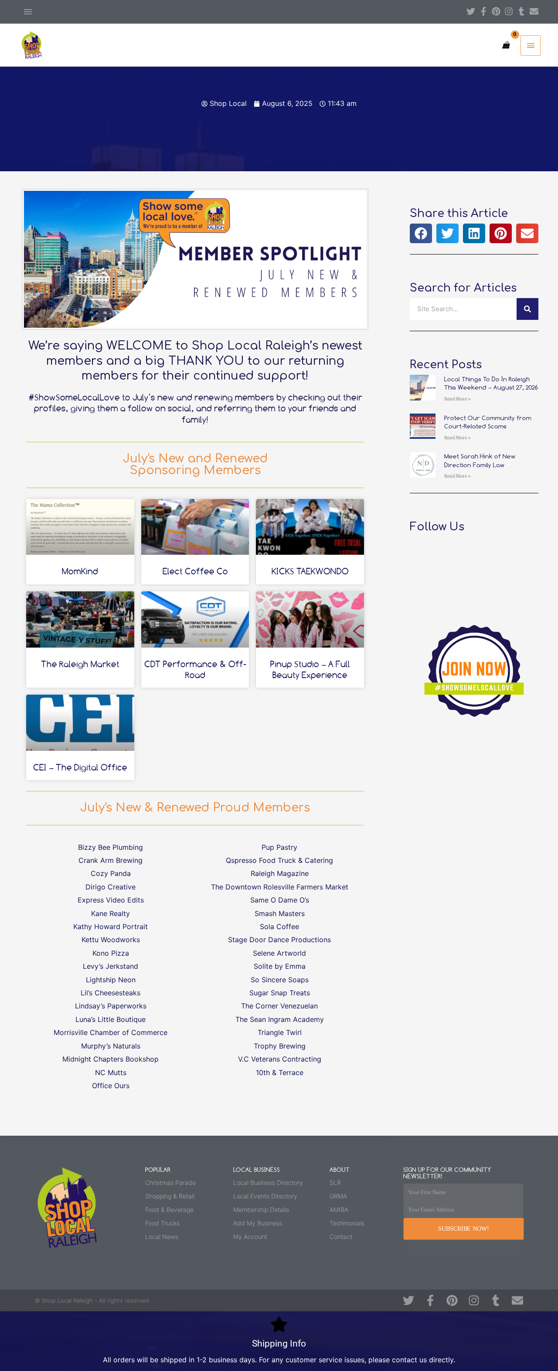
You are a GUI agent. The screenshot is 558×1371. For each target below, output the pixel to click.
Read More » (457, 399)
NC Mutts (110, 1072)
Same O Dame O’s (279, 900)
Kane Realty (110, 913)
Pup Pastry (279, 847)
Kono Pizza (110, 953)
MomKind (80, 571)
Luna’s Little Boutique (110, 1019)
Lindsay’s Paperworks (110, 1005)
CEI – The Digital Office (80, 767)
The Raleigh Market (80, 664)
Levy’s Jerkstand (110, 966)
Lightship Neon (111, 979)
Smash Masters (280, 913)
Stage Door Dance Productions (279, 939)
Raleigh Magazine (280, 873)
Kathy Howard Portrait (110, 926)
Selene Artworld (279, 953)
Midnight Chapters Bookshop (110, 1059)
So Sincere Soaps (280, 979)
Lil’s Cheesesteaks (110, 992)
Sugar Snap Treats (279, 992)
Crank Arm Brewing (110, 860)
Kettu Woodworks (111, 939)
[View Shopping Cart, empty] (505, 45)
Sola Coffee (279, 926)
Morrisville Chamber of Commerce (110, 1032)
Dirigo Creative (110, 886)
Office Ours (110, 1085)
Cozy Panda (111, 873)
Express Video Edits (111, 900)
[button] (421, 233)
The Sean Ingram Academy (279, 1019)
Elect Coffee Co (195, 571)
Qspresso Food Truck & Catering (279, 860)
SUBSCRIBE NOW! (463, 1228)
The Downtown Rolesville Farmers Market (279, 886)
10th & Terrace (279, 1072)
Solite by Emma (280, 966)
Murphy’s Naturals (110, 1046)
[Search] (527, 309)
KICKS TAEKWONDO (310, 571)
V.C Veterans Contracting (279, 1059)
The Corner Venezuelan (279, 1005)
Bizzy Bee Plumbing (110, 847)
